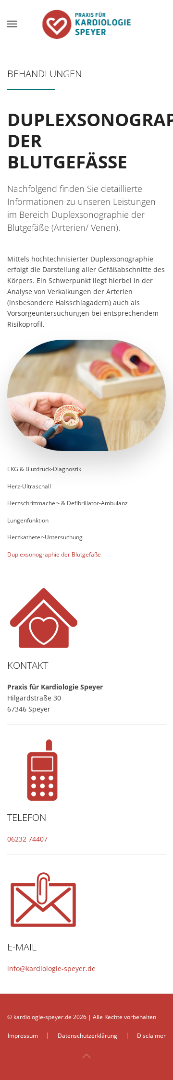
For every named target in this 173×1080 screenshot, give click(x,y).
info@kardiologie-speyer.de (51, 968)
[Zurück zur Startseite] (86, 24)
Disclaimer (151, 1036)
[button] (12, 24)
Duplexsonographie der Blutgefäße (54, 554)
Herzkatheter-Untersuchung (45, 537)
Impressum (23, 1036)
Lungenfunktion (28, 520)
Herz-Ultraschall (29, 486)
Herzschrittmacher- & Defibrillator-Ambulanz (67, 503)
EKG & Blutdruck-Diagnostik (44, 469)
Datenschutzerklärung (87, 1036)
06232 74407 (27, 838)
